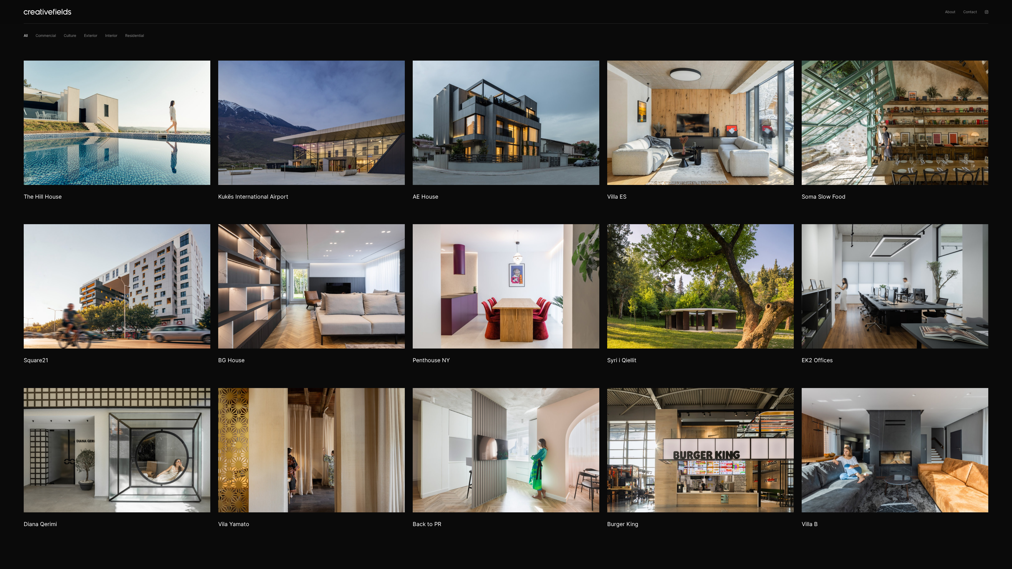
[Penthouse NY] (506, 286)
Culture (70, 35)
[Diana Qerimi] (117, 450)
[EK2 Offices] (895, 286)
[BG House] (311, 286)
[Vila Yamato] (311, 450)
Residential (134, 35)
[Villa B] (895, 450)
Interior (111, 35)
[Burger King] (700, 450)
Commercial (46, 35)
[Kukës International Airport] (311, 123)
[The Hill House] (117, 123)
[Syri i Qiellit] (700, 286)
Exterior (90, 35)
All (26, 35)
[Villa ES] (700, 123)
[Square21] (117, 286)
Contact (970, 11)
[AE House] (506, 123)
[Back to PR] (506, 450)
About (950, 11)
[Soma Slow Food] (895, 123)
